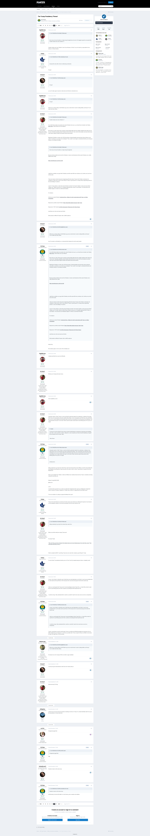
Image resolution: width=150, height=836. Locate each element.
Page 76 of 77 (67, 25)
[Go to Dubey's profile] (42, 59)
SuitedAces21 (42, 766)
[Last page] (62, 25)
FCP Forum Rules (99, 22)
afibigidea (42, 709)
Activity (58, 6)
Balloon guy (42, 641)
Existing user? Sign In (102, 2)
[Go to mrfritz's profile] (42, 734)
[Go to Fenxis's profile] (106, 39)
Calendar (43, 9)
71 (43, 25)
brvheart (42, 113)
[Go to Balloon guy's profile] (42, 647)
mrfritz (42, 728)
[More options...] (91, 30)
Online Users (53, 9)
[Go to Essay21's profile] (42, 80)
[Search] (112, 6)
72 (45, 25)
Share (81, 20)
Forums (38, 9)
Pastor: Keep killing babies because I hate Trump (72, 202)
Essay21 (42, 74)
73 (47, 25)
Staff (48, 9)
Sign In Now (78, 819)
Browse (53, 6)
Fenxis (109, 38)
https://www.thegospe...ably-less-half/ (55, 160)
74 (49, 25)
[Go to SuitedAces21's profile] (42, 774)
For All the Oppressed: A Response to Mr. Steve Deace (69, 206)
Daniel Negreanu (47, 6)
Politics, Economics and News (54, 20)
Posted (52, 53)
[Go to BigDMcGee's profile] (42, 36)
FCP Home (39, 6)
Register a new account (52, 819)
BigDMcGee (42, 30)
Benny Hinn (50, 126)
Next (59, 25)
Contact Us (75, 834)
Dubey (42, 53)
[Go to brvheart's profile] (42, 119)
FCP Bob (44, 19)
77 (56, 25)
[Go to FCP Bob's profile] (39, 20)
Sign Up (110, 2)
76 (54, 25)
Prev (41, 25)
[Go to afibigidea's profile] (42, 715)
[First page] (38, 25)
